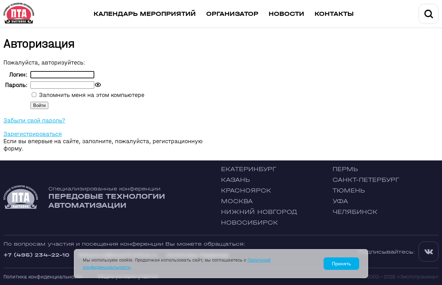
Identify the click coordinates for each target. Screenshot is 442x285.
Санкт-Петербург (366, 180)
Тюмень (349, 190)
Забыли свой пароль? (34, 120)
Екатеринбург (248, 169)
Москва (237, 201)
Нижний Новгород (259, 212)
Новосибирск (249, 222)
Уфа (340, 201)
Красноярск (246, 190)
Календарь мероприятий (145, 14)
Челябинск (355, 212)
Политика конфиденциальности (42, 276)
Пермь (345, 169)
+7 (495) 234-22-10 (36, 255)
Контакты (334, 14)
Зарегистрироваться (32, 134)
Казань (235, 180)
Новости (286, 14)
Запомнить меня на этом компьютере (90, 95)
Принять (341, 263)
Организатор (232, 14)
